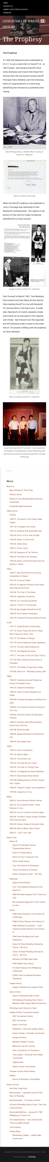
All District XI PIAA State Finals (25, 959)
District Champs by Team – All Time (27, 874)
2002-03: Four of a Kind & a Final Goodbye (27, 812)
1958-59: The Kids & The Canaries (23, 557)
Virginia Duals (18, 1062)
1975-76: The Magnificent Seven (23, 651)
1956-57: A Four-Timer (19, 548)
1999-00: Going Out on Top (21, 792)
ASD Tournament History (23, 1016)
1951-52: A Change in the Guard (22, 527)
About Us (10, 486)
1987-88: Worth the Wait (19, 730)
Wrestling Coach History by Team (23, 1008)
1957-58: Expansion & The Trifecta (24, 552)
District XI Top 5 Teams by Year (25, 857)
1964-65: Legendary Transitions (22, 597)
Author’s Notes (16, 495)
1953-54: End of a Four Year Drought (24, 535)
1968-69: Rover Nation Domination (24, 614)
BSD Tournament (20, 1020)
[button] (42, 21)
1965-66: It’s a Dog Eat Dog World (23, 601)
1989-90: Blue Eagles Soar (20, 742)
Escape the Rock (19, 1038)
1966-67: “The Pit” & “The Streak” (23, 605)
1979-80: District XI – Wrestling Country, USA (28, 672)
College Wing (15, 1131)
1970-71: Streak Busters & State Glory (25, 626)
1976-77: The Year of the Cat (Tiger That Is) (27, 655)
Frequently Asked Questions (21, 506)
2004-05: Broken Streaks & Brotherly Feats (27, 824)
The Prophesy (15, 1127)
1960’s (9, 569)
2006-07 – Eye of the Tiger (20, 833)
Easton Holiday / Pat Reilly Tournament (28, 1033)
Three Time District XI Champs (25, 870)
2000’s (9, 797)
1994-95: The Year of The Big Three (24, 767)
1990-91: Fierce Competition (21, 750)
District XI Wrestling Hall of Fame (26, 996)
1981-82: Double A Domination (22, 688)
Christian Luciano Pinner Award (22, 1071)
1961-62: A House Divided (20, 580)
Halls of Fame (15, 992)
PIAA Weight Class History (23, 964)
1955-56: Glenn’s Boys (18, 544)
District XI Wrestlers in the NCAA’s (26, 1079)
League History (16, 983)
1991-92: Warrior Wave (19, 754)
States (12, 910)
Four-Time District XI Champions (26, 866)
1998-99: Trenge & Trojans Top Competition (27, 788)
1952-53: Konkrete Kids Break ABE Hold (26, 531)
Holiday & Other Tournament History (24, 1012)
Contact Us (8, 6)
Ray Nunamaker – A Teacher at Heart (25, 1100)
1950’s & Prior (12, 511)
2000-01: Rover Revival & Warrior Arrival (26, 801)
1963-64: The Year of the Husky (22, 592)
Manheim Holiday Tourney (23, 1042)
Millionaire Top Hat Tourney (24, 1046)
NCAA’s (12, 1076)
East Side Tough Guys (18, 1088)
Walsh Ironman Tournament (24, 1067)
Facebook (7, 13)
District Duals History (21, 861)
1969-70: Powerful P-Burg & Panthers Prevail (28, 618)
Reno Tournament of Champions (26, 1050)
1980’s (9, 676)
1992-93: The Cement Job (20, 759)
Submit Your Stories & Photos (15, 9)
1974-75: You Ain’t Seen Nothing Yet (24, 647)
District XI (13, 841)
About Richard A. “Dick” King (21, 490)
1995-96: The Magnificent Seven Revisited (27, 772)
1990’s (9, 746)
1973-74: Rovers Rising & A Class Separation (28, 643)
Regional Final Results (21, 883)
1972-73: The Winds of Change (22, 638)
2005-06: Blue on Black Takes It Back (25, 828)
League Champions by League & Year (28, 987)
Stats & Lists (12, 838)
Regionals (13, 879)
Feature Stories (13, 1085)
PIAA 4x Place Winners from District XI (28, 921)
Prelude (13, 515)
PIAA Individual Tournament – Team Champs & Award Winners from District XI (28, 929)
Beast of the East (20, 1025)
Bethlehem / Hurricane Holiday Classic (28, 1029)
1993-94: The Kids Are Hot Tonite (23, 763)
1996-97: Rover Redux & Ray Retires (24, 776)
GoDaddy (32, 1157)
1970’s (9, 623)
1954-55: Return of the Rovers (22, 540)
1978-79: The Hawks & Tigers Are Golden (26, 667)
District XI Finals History (22, 853)
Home (5, 3)
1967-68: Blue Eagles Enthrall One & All (25, 609)
